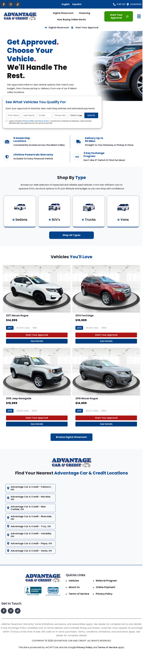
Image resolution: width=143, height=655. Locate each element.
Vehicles (73, 579)
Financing (84, 13)
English (66, 4)
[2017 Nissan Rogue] (37, 305)
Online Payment (104, 585)
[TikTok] (18, 4)
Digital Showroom (63, 13)
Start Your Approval (37, 335)
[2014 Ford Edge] (106, 305)
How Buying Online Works (71, 19)
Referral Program (105, 579)
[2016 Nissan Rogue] (106, 388)
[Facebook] (4, 4)
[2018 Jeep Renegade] (37, 388)
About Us (73, 585)
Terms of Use (43, 121)
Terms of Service (78, 592)
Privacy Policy (28, 121)
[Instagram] (11, 4)
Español (76, 4)
